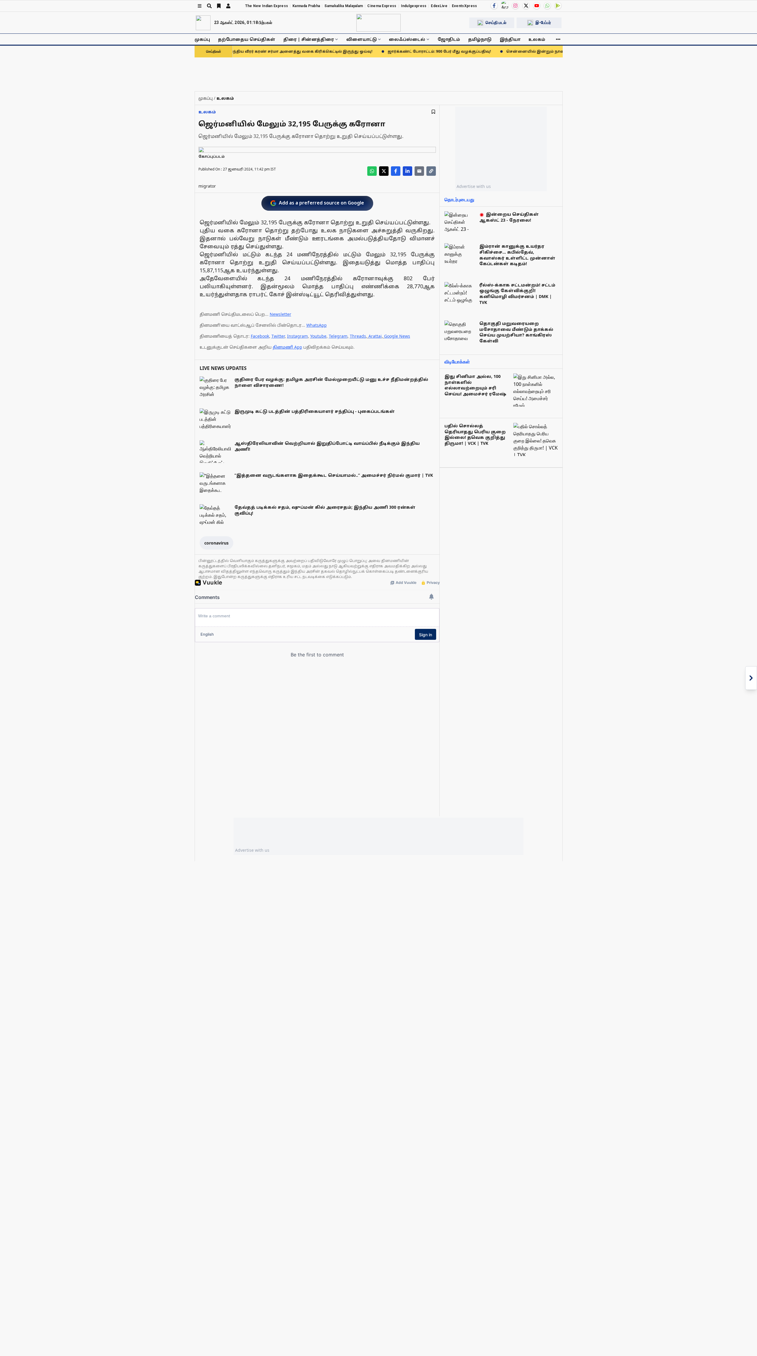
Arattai (375, 336)
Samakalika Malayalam (343, 6)
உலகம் (536, 39)
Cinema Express (381, 6)
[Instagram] (515, 5)
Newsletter (280, 314)
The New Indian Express (266, 6)
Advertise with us (474, 186)
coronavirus (216, 543)
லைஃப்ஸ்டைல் (407, 39)
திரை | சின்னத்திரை (308, 39)
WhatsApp (316, 325)
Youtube (318, 336)
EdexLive (439, 6)
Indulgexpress (414, 6)
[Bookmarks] (219, 6)
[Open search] (209, 6)
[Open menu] (200, 6)
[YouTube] (536, 5)
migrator (207, 186)
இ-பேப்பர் (543, 22)
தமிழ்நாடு (479, 39)
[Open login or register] (228, 6)
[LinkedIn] (407, 171)
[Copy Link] (431, 171)
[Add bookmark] (433, 111)
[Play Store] (558, 5)
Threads (358, 336)
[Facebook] (494, 5)
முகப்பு (202, 39)
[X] (526, 5)
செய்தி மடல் (496, 22)
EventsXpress (464, 6)
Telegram (338, 336)
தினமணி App (287, 347)
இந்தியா (510, 39)
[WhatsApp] (547, 5)
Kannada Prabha (306, 6)
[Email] (419, 171)
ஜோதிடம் (449, 39)
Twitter (278, 336)
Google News (397, 336)
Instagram (297, 336)
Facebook (260, 336)
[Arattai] (504, 5)
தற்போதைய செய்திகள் (246, 39)
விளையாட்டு (361, 39)
